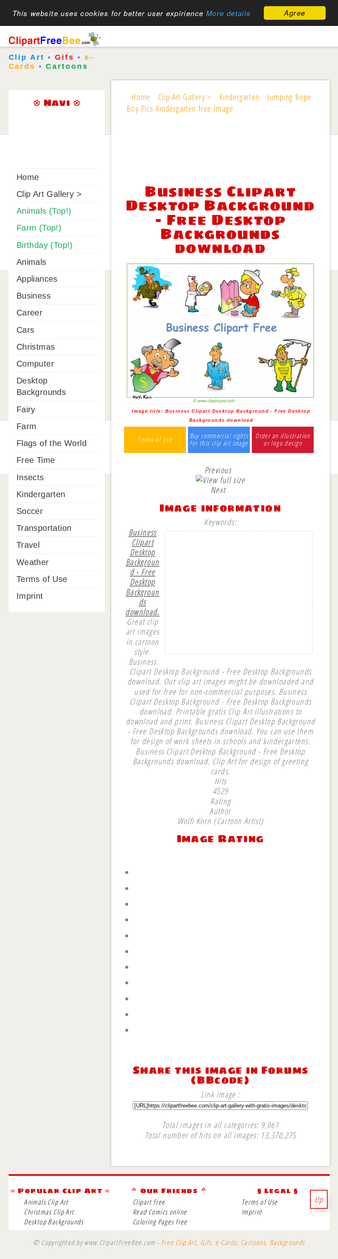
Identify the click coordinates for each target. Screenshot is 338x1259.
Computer (35, 363)
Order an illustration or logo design (282, 439)
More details (228, 13)
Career (29, 312)
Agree (294, 13)
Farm (26, 426)
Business (33, 295)
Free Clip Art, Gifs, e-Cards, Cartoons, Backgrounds (233, 1242)
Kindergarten (41, 494)
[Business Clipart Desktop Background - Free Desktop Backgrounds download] (220, 401)
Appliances (37, 278)
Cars (25, 329)
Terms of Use (42, 579)
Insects (30, 477)
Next (218, 489)
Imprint (29, 595)
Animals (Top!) (44, 210)
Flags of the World (51, 443)
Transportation (44, 528)
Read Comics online (160, 1212)
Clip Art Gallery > (49, 194)
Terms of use (155, 440)
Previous (218, 470)
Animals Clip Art (46, 1202)
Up (319, 1199)
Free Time (35, 460)
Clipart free (149, 1202)
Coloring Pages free (160, 1221)
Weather (32, 562)
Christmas (35, 346)
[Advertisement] (220, 154)
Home (27, 177)
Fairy (25, 409)
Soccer (29, 511)
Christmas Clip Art (49, 1212)
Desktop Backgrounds (53, 1221)
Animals (31, 261)
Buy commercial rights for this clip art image (219, 439)
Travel (28, 544)
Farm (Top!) (38, 227)
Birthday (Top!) (44, 245)
